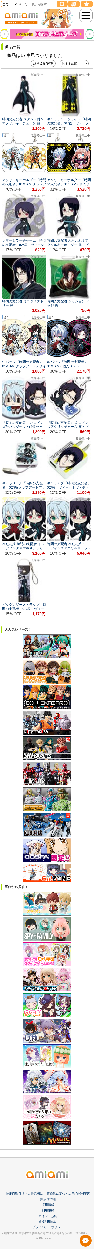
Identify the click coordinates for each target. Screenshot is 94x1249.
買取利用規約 (48, 1221)
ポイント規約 (48, 1216)
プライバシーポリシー (48, 1227)
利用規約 (48, 1210)
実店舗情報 (48, 1199)
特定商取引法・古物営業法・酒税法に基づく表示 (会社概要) (48, 1193)
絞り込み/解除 (43, 63)
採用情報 (48, 1204)
